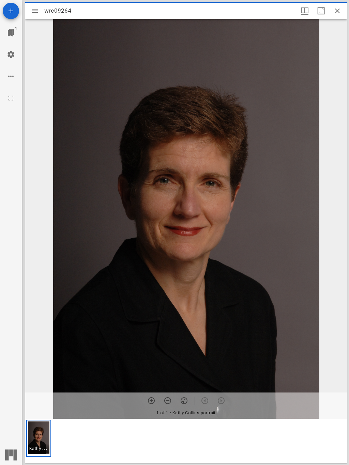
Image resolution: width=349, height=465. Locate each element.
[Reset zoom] (184, 400)
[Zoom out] (168, 400)
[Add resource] (11, 11)
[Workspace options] (11, 76)
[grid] (186, 441)
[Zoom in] (151, 400)
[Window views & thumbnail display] (305, 11)
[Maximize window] (321, 11)
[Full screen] (11, 98)
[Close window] (337, 11)
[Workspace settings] (11, 54)
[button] (38, 438)
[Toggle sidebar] (35, 11)
